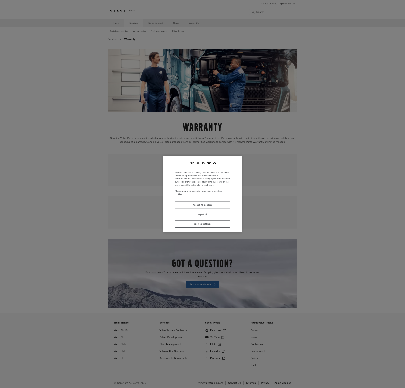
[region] (202, 194)
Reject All (202, 214)
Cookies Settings (202, 224)
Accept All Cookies (202, 205)
